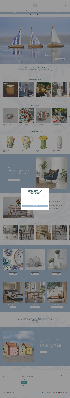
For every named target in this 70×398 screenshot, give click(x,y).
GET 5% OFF (35, 205)
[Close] (48, 189)
